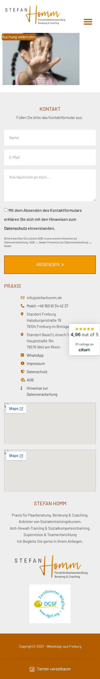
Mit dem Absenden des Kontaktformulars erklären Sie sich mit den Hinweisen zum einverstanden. (43, 219)
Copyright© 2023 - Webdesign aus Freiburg (50, 646)
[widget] (84, 339)
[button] (88, 22)
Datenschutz (15, 228)
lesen (42, 242)
